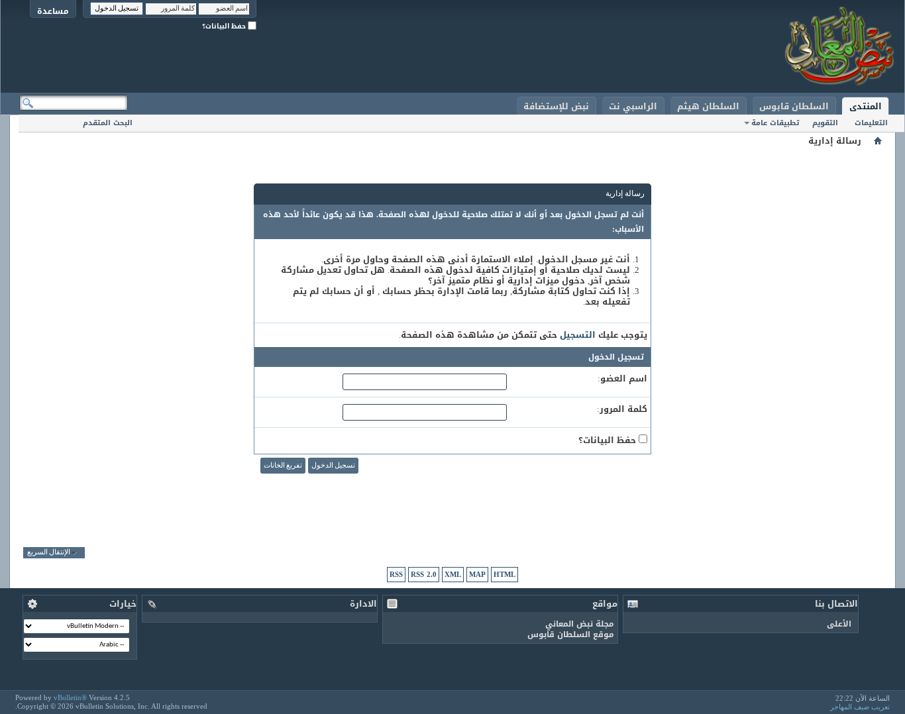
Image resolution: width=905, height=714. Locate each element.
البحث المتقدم (108, 123)
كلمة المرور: (622, 409)
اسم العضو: (622, 379)
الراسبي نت (633, 106)
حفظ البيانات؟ (225, 26)
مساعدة (53, 11)
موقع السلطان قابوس (570, 634)
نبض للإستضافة (556, 106)
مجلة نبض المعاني (579, 624)
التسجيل (578, 335)
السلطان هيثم (708, 106)
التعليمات (871, 123)
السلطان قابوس (794, 106)
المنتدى (865, 106)
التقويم (825, 123)
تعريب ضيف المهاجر (860, 707)
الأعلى (839, 624)
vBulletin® (70, 697)
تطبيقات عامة (775, 123)
